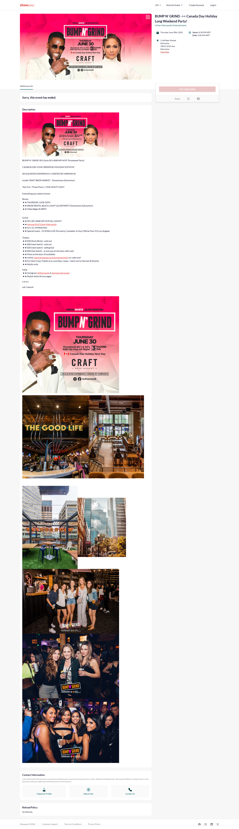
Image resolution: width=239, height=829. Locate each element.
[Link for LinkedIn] (211, 824)
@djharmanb (43, 273)
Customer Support (50, 824)
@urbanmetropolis (61, 273)
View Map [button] (164, 52)
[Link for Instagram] (205, 824)
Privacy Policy (94, 824)
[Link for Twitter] (217, 824)
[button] (26, 87)
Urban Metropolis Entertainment (170, 25)
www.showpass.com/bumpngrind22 (51, 257)
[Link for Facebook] (199, 824)
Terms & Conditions (72, 824)
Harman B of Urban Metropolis (42, 224)
